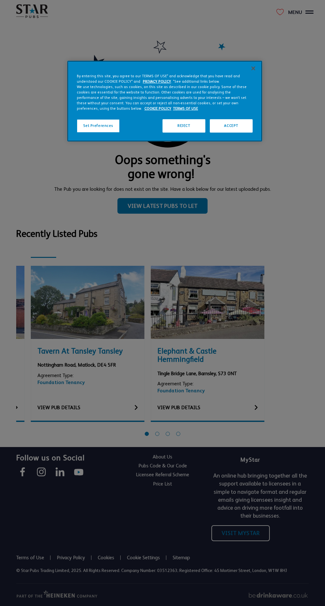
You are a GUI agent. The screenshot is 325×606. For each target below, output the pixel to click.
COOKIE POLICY (157, 109)
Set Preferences (98, 126)
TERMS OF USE (185, 109)
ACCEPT (231, 126)
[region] (164, 101)
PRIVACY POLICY (157, 81)
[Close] (253, 68)
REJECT (183, 126)
